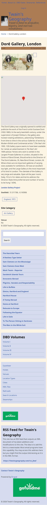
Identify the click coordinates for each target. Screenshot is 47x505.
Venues (6, 374)
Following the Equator (12, 312)
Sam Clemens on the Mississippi (17, 262)
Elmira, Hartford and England (16, 291)
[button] (23, 99)
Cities (5, 382)
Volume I (6, 342)
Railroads (7, 391)
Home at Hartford (10, 304)
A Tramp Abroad (10, 300)
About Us (11, 2)
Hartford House (9, 295)
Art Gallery (8, 213)
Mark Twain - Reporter (12, 270)
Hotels (5, 370)
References (40, 2)
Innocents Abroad (10, 279)
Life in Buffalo (9, 287)
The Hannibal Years (11, 253)
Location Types (9, 378)
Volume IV (7, 354)
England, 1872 (10, 199)
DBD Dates (21, 2)
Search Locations (10, 395)
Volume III (7, 350)
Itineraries (31, 2)
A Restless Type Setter (12, 257)
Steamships (7, 399)
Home (4, 2)
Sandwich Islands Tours (13, 274)
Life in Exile (8, 317)
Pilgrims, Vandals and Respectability (19, 283)
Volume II (7, 346)
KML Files (6, 387)
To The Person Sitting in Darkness (17, 321)
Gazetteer (7, 365)
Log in (23, 8)
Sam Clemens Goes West (13, 266)
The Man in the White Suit (14, 325)
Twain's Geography (20, 16)
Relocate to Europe (11, 308)
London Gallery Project (10, 187)
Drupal (14, 477)
